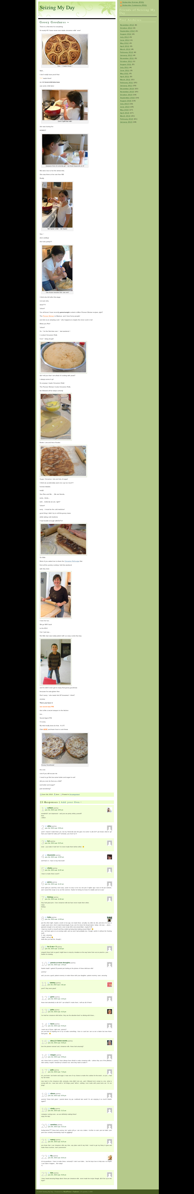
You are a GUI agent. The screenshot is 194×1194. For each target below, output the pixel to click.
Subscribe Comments (134, 5)
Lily (51, 1156)
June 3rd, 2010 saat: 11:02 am (54, 870)
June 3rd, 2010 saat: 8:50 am (54, 810)
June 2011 (124, 70)
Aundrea (53, 1124)
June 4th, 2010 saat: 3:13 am (57, 1110)
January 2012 (126, 55)
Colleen (50, 808)
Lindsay (50, 897)
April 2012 (124, 46)
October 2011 (126, 61)
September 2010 (127, 98)
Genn (52, 997)
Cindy (52, 1108)
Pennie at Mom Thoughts (60, 963)
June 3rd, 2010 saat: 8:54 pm (57, 1095)
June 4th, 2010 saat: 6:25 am (57, 1141)
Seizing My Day (57, 7)
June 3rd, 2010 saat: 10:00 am (54, 857)
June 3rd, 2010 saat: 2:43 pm (57, 999)
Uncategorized (74, 794)
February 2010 (126, 119)
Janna (49, 882)
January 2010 (126, 122)
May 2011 (124, 73)
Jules (52, 1010)
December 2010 (127, 88)
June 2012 (125, 40)
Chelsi (49, 868)
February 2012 (126, 52)
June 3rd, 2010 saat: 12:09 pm (54, 919)
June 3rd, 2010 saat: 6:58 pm (57, 1057)
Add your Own (70, 802)
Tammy (52, 983)
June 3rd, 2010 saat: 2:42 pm (57, 985)
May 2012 (124, 43)
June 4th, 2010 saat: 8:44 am (57, 1158)
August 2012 (126, 34)
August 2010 (126, 101)
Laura (52, 1024)
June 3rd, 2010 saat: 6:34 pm (57, 1026)
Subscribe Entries (133, 2)
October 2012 (126, 28)
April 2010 (124, 113)
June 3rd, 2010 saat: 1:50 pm (57, 965)
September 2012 (127, 31)
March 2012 (125, 49)
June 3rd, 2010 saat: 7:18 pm (57, 1072)
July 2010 (124, 104)
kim (51, 1173)
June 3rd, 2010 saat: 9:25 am (54, 843)
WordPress (67, 1191)
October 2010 (126, 95)
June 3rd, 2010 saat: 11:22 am (54, 884)
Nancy (52, 1139)
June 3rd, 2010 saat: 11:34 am (54, 899)
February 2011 (126, 82)
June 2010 (125, 107)
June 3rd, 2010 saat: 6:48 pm (57, 1043)
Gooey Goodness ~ (54, 22)
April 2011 (124, 76)
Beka (49, 917)
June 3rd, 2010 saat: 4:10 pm (57, 1012)
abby (49, 826)
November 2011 (127, 58)
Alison (52, 1093)
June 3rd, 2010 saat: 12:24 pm (54, 948)
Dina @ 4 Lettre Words (58, 1041)
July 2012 (124, 37)
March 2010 (125, 116)
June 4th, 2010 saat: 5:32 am (57, 1126)
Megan (53, 1055)
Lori (48, 841)
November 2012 (127, 25)
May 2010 (124, 110)
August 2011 (125, 64)
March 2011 (125, 79)
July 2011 (124, 67)
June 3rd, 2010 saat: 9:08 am (54, 828)
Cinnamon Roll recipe (72, 561)
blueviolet (51, 855)
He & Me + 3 (52, 946)
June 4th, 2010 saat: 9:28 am (57, 1175)
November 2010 (127, 91)
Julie (52, 1070)
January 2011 (126, 85)
